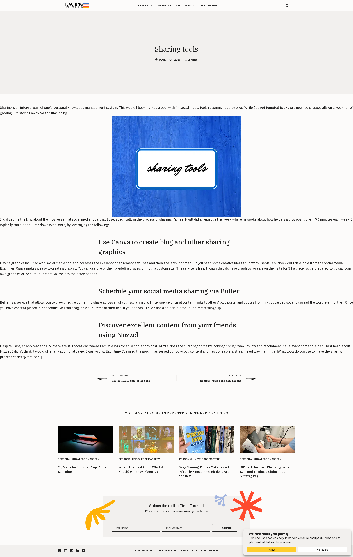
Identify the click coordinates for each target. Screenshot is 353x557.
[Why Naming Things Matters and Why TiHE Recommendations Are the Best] (206, 439)
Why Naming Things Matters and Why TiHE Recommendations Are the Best (204, 471)
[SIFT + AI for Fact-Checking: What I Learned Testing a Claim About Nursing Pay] (267, 439)
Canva (20, 268)
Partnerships (167, 550)
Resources (183, 5)
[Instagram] (59, 550)
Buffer (5, 302)
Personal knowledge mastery (78, 459)
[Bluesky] (77, 550)
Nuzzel (164, 346)
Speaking (164, 5)
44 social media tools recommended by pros (209, 107)
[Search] (287, 5)
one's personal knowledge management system (80, 107)
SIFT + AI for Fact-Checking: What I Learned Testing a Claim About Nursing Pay (266, 471)
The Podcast (145, 5)
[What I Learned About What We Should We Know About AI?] (146, 439)
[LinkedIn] (65, 550)
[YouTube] (83, 550)
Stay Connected (144, 550)
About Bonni (208, 5)
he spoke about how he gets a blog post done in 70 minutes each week (296, 219)
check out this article (293, 263)
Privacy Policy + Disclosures (199, 550)
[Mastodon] (71, 550)
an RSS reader (32, 346)
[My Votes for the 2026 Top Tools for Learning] (85, 439)
